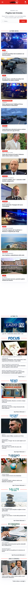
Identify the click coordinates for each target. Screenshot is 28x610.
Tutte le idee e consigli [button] (19, 581)
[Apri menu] (2, 2)
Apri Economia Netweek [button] (18, 555)
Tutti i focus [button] (21, 376)
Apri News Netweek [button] (19, 411)
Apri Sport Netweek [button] (19, 451)
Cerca (23, 21)
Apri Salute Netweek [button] (19, 520)
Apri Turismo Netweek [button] (19, 485)
